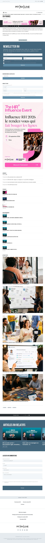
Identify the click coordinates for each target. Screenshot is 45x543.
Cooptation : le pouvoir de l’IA (7, 243)
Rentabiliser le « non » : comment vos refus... (10, 249)
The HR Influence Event (12, 184)
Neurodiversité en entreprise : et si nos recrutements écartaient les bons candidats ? (16, 284)
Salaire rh (14, 407)
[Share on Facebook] (10, 26)
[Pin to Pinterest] (14, 26)
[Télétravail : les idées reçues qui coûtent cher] (5, 235)
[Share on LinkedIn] (16, 26)
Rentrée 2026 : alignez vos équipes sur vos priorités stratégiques (21, 179)
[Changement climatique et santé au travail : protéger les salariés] (5, 222)
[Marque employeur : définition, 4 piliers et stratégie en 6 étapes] (23, 328)
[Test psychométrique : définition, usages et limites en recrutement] (23, 358)
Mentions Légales (22, 512)
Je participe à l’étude (23, 40)
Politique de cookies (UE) (22, 516)
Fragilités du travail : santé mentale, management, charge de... (13, 217)
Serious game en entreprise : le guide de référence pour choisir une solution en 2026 (15, 401)
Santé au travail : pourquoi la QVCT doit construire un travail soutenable (14, 313)
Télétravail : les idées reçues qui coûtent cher (10, 236)
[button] (4, 447)
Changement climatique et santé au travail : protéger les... (12, 224)
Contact (22, 504)
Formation (9, 407)
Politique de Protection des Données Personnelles (22, 514)
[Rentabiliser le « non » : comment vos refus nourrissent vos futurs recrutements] (5, 247)
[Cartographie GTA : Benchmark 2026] (5, 205)
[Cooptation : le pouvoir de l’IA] (5, 241)
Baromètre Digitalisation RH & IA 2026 (9, 200)
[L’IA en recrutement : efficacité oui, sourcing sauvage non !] (5, 228)
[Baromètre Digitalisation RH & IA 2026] (5, 198)
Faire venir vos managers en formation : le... (30, 443)
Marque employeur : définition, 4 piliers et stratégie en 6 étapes (12, 342)
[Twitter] (20, 530)
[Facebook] (35, 1)
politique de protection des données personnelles (22, 60)
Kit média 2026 (23, 519)
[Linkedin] (40, 1)
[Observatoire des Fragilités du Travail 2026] (5, 192)
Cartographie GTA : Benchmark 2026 (8, 207)
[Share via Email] (18, 26)
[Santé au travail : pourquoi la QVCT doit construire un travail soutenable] (23, 299)
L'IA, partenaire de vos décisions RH (15, 177)
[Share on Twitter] (12, 26)
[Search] (39, 12)
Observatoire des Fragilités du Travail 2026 (10, 194)
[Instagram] (38, 1)
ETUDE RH (4, 407)
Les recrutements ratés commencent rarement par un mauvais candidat (22, 182)
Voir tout (4, 174)
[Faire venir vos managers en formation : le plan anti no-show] (31, 434)
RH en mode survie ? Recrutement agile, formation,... (12, 443)
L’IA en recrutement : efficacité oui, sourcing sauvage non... (12, 230)
